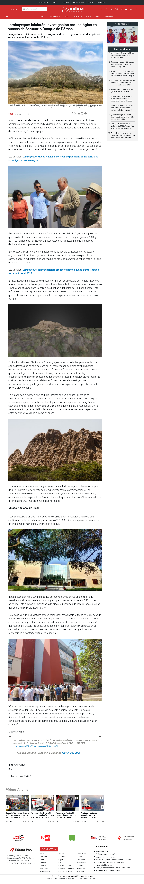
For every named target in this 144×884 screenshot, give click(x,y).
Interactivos (81, 863)
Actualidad (55, 16)
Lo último (42, 16)
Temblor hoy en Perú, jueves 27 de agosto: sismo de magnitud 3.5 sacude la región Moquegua (122, 73)
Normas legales (78, 2)
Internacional (45, 871)
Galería (66, 16)
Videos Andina (17, 790)
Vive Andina (101, 2)
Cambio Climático (65, 871)
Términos (80, 876)
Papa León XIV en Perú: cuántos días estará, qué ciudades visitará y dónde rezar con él (123, 108)
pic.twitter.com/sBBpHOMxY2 (46, 746)
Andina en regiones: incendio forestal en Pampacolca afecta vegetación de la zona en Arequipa (91, 817)
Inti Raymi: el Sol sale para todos (108, 870)
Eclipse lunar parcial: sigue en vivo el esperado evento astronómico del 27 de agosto (122, 98)
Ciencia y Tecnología (66, 869)
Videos (88, 16)
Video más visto (123, 24)
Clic (59, 863)
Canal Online (77, 16)
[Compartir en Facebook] (23, 821)
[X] (106, 9)
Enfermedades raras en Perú (106, 854)
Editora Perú (56, 876)
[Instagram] (121, 9)
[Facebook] (102, 9)
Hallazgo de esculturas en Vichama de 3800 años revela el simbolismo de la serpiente (122, 126)
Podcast (98, 16)
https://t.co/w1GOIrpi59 (23, 746)
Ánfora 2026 (63, 857)
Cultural (61, 854)
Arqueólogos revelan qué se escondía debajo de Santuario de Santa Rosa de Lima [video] (123, 135)
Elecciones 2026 (102, 851)
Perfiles (54, 2)
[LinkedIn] (111, 9)
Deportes (61, 860)
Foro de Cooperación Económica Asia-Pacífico (113, 860)
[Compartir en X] (26, 821)
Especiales (65, 2)
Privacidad (89, 876)
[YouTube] (116, 9)
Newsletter (109, 16)
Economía (43, 863)
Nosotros (80, 871)
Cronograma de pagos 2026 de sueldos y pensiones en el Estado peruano (122, 55)
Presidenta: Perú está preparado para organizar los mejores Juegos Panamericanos (67, 816)
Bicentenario (43, 2)
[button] (7, 807)
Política (42, 860)
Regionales (44, 869)
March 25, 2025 (71, 752)
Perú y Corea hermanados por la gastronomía (113, 868)
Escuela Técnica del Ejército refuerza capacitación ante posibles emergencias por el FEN (17, 816)
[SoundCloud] (126, 9)
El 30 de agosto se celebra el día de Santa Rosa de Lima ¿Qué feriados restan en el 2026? (123, 82)
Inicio (42, 854)
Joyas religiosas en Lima (105, 857)
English (13, 9)
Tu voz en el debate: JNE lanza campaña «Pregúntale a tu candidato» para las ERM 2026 (42, 816)
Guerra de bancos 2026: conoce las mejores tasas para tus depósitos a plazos (123, 64)
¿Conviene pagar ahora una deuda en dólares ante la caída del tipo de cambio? (122, 117)
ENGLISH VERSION (49, 849)
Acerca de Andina (69, 876)
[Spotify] (131, 9)
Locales (43, 866)
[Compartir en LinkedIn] (28, 821)
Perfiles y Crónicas (65, 866)
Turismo (90, 2)
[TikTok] (136, 9)
